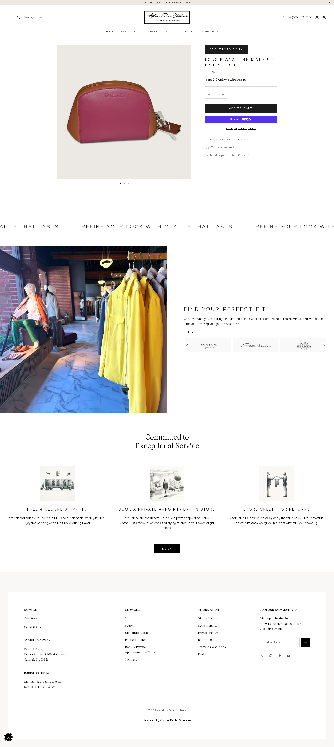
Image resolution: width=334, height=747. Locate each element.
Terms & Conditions (212, 647)
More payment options (241, 128)
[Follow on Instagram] (270, 656)
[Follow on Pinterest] (279, 656)
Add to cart (240, 108)
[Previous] (187, 345)
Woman (138, 32)
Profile (202, 654)
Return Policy (207, 640)
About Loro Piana (226, 49)
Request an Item (136, 640)
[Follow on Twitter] (261, 656)
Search (130, 625)
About (170, 32)
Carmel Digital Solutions (175, 720)
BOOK (167, 548)
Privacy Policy (208, 632)
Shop (128, 618)
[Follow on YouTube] (289, 656)
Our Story (31, 618)
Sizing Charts (207, 618)
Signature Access (215, 32)
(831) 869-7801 (34, 627)
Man (123, 32)
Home (110, 32)
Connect (188, 32)
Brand (154, 32)
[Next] (324, 345)
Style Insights (207, 625)
